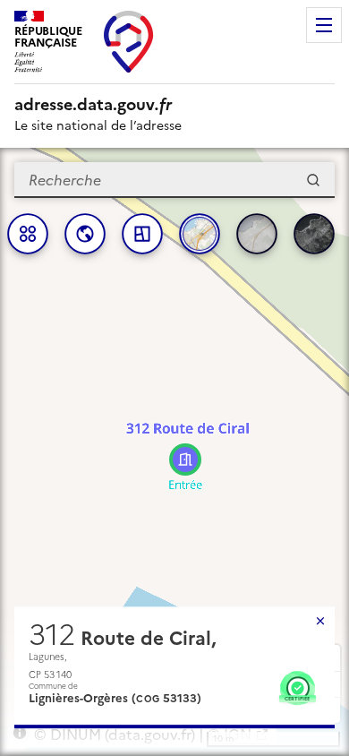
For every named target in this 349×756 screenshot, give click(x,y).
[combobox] (174, 180)
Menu (324, 25)
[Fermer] (320, 620)
